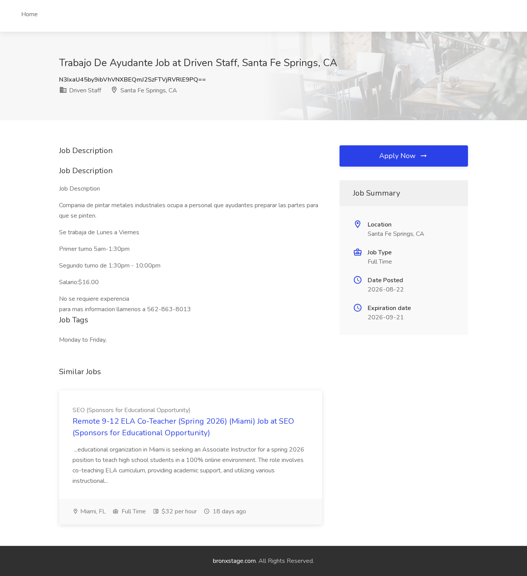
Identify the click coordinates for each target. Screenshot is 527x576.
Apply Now (398, 155)
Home (29, 14)
